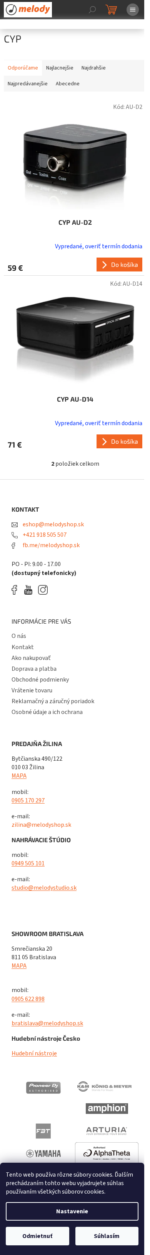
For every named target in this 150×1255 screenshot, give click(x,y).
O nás (19, 636)
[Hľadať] (92, 9)
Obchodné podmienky (40, 679)
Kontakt (23, 647)
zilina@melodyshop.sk (41, 825)
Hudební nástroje (34, 1053)
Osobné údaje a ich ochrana (47, 712)
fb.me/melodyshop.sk (51, 545)
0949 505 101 (28, 863)
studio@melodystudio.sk (44, 888)
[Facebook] (17, 590)
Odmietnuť (37, 1236)
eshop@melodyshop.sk (53, 524)
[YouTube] (30, 590)
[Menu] (132, 9)
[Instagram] (43, 590)
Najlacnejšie (59, 68)
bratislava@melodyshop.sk (47, 1023)
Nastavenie (72, 1211)
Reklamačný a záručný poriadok (53, 701)
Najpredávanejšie (28, 84)
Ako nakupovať (31, 658)
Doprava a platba (34, 669)
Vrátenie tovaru (32, 690)
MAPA (19, 776)
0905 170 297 (28, 800)
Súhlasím (107, 1236)
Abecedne (68, 84)
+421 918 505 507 (44, 535)
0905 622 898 (28, 999)
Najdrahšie (94, 68)
